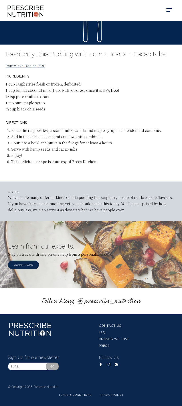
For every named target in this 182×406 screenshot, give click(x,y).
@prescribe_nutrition (109, 301)
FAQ (102, 332)
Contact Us (110, 326)
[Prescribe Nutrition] (22, 10)
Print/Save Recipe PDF (25, 65)
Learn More (23, 265)
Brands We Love (114, 339)
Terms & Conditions (75, 395)
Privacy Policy (111, 395)
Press (104, 346)
